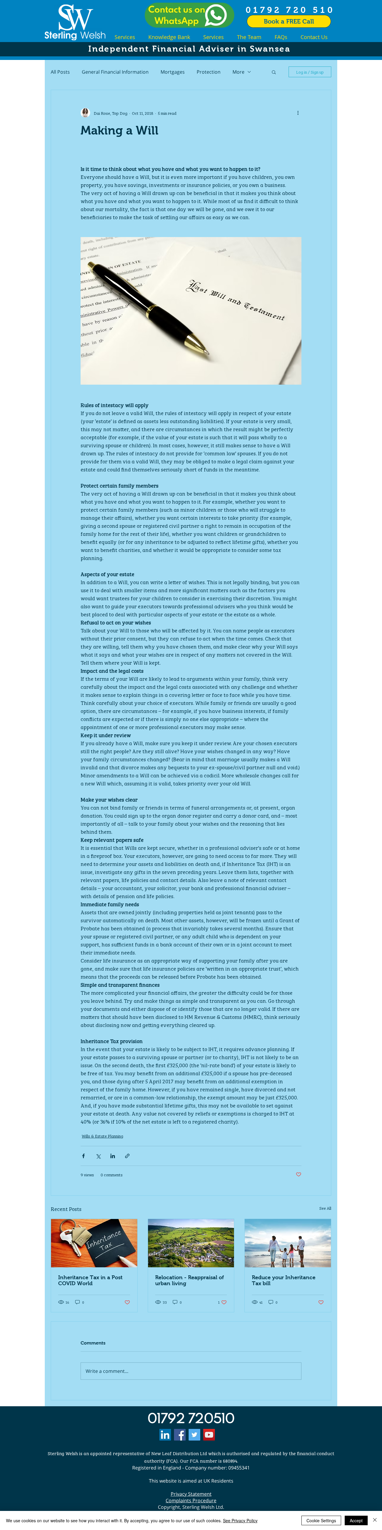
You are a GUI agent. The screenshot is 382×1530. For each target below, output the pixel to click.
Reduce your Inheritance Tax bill (283, 1280)
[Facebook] (180, 1435)
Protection (209, 72)
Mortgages (173, 72)
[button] (274, 71)
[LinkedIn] (165, 1435)
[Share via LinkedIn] (112, 1156)
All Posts (60, 72)
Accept (356, 1520)
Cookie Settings (321, 1520)
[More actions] (297, 112)
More (238, 72)
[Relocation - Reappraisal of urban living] (191, 1243)
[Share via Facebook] (83, 1156)
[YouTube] (209, 1435)
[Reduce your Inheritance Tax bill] (288, 1243)
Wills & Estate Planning (102, 1136)
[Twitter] (194, 1435)
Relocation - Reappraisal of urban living (189, 1280)
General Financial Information (115, 72)
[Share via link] (127, 1156)
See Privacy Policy (240, 1520)
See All (325, 1208)
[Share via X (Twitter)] (98, 1156)
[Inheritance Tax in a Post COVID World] (94, 1243)
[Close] (374, 1520)
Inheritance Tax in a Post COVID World (90, 1280)
